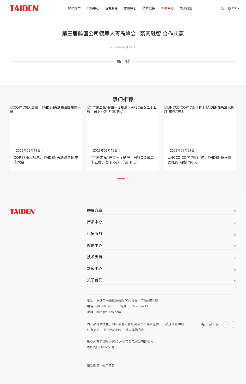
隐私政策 (93, 365)
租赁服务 (111, 8)
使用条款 (108, 365)
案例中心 (130, 8)
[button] (121, 178)
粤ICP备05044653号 (100, 347)
